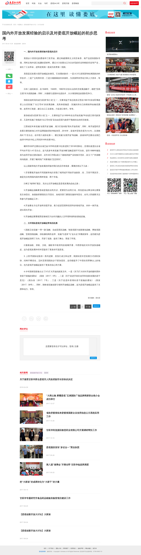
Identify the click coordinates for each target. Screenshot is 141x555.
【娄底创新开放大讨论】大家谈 (35, 514)
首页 (27, 3)
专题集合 (20, 24)
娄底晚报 (75, 3)
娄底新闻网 (17, 43)
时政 (33, 3)
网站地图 (88, 548)
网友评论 (24, 328)
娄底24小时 (54, 3)
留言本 (95, 548)
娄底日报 (65, 3)
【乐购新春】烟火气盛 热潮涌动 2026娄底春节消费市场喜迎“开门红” (123, 74)
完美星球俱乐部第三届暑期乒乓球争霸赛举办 (124, 174)
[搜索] (124, 3)
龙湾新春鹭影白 (112, 54)
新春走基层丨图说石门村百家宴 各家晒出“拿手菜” (123, 115)
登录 (71, 346)
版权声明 (80, 548)
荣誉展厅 (66, 548)
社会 (40, 3)
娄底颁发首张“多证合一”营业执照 (62, 447)
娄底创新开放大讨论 (30, 24)
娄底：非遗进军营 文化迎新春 (117, 135)
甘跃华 (46, 373)
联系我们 (73, 548)
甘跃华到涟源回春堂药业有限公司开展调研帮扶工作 (71, 430)
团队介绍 (58, 548)
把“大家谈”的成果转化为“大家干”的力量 (39, 481)
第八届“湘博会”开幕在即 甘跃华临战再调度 (67, 464)
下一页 (88, 307)
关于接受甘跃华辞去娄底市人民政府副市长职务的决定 (46, 379)
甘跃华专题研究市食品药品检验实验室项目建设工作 (45, 498)
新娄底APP (134, 3)
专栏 (46, 3)
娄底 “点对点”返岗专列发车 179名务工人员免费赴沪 (123, 95)
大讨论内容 (40, 24)
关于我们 (51, 548)
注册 (76, 346)
